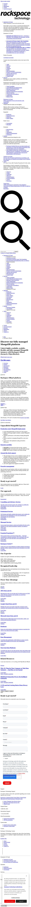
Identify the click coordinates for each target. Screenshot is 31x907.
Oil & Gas (8, 117)
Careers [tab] (11, 691)
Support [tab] (6, 691)
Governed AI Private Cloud (9, 860)
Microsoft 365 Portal (5, 798)
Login (4, 372)
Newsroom (8, 180)
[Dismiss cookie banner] (26, 876)
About (4, 161)
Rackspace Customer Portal (7, 797)
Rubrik (8, 69)
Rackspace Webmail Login (16, 798)
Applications (9, 95)
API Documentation (8, 820)
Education (8, 124)
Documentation (6, 369)
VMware (8, 65)
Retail (7, 130)
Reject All (21, 901)
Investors (5, 845)
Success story (6, 365)
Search (16, 251)
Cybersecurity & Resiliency (12, 94)
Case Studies (17, 151)
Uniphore (8, 68)
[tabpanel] (15, 740)
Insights (5, 136)
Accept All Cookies (10, 901)
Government (9, 123)
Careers (8, 179)
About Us (8, 171)
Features (5, 364)
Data (4, 336)
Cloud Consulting (10, 86)
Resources (5, 367)
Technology (9, 134)
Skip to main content (5, 1)
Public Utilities (9, 118)
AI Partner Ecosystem (8, 57)
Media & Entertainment (11, 133)
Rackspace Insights (18, 147)
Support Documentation (8, 818)
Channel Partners (10, 177)
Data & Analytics (10, 92)
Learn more (9, 357)
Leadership (8, 174)
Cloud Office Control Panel (19, 797)
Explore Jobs (3, 838)
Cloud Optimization (10, 90)
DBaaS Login (6, 804)
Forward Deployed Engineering (10, 862)
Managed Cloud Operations (12, 89)
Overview (5, 363)
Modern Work (9, 96)
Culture (8, 173)
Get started (5, 368)
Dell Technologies (10, 71)
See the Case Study (24, 417)
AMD (7, 64)
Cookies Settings (15, 897)
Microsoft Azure (10, 75)
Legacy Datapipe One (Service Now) (11, 801)
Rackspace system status (9, 826)
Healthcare (8, 114)
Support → (3, 403)
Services (5, 77)
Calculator (5, 371)
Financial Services (10, 115)
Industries (5, 103)
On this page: (5, 360)
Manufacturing (9, 129)
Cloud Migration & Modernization (14, 87)
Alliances (8, 175)
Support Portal (6, 842)
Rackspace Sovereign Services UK (11, 802)
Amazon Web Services (11, 73)
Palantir (8, 67)
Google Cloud (9, 76)
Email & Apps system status (9, 824)
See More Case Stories (6, 420)
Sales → (2, 405)
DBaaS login (4, 357)
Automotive (9, 132)
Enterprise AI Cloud (8, 22)
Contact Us (3, 253)
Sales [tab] (2, 691)
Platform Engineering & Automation (14, 91)
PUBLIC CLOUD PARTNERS (13, 72)
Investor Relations (10, 178)
